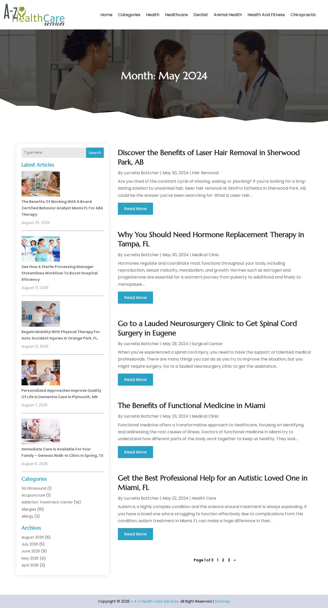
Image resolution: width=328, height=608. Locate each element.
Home (106, 15)
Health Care (204, 498)
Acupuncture (33, 495)
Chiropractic (303, 15)
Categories (129, 15)
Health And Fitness (266, 15)
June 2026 (31, 551)
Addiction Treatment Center (47, 502)
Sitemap (222, 601)
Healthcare (176, 15)
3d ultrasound (34, 488)
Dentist (200, 15)
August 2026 (33, 537)
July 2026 (30, 544)
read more (135, 209)
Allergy (27, 516)
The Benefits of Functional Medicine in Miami (191, 405)
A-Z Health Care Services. (156, 601)
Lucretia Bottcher (141, 173)
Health (152, 15)
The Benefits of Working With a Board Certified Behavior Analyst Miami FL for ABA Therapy (62, 208)
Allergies (29, 509)
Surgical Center (207, 344)
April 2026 (30, 565)
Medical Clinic (205, 255)
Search (95, 152)
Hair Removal (205, 173)
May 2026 (30, 558)
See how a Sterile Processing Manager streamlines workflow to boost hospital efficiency (60, 273)
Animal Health (228, 15)
